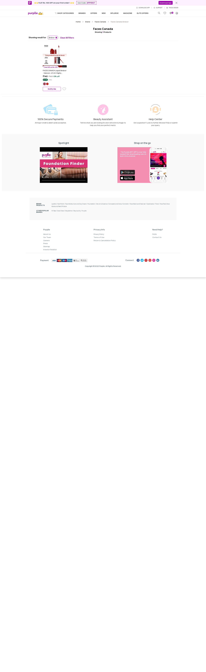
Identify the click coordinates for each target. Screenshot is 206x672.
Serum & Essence (102, 204)
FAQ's (154, 234)
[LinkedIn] (157, 260)
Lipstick (54, 204)
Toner (157, 204)
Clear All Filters (67, 37)
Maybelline (69, 211)
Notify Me (52, 89)
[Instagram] (153, 260)
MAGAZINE (127, 13)
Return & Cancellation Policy (105, 240)
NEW (104, 13)
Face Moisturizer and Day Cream (76, 204)
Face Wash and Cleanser (138, 204)
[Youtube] (149, 260)
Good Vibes (61, 211)
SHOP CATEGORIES (65, 13)
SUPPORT (159, 7)
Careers (46, 240)
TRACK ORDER (173, 7)
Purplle (84, 211)
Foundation (92, 204)
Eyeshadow (151, 204)
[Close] (176, 2)
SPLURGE (114, 13)
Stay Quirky (77, 211)
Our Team (47, 237)
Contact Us (156, 237)
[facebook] (138, 260)
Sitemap (46, 246)
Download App (166, 3)
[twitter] (142, 260)
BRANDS (82, 13)
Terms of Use (99, 237)
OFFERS (93, 13)
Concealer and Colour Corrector (119, 204)
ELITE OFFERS (142, 13)
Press (45, 243)
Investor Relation (50, 249)
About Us (47, 234)
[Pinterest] (145, 260)
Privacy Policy (99, 234)
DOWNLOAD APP (144, 7)
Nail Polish (61, 204)
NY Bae (54, 211)
